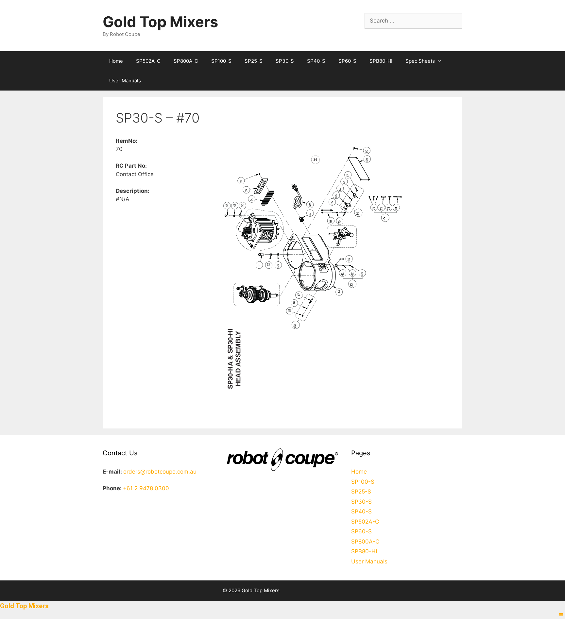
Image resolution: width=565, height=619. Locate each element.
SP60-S (347, 61)
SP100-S (221, 61)
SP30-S (285, 61)
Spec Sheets (420, 61)
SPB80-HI (380, 61)
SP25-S (254, 61)
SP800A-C (186, 61)
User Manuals (125, 80)
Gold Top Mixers (160, 22)
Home (116, 61)
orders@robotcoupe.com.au (160, 471)
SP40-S (316, 61)
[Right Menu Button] (561, 614)
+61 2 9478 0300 (146, 488)
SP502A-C (148, 61)
